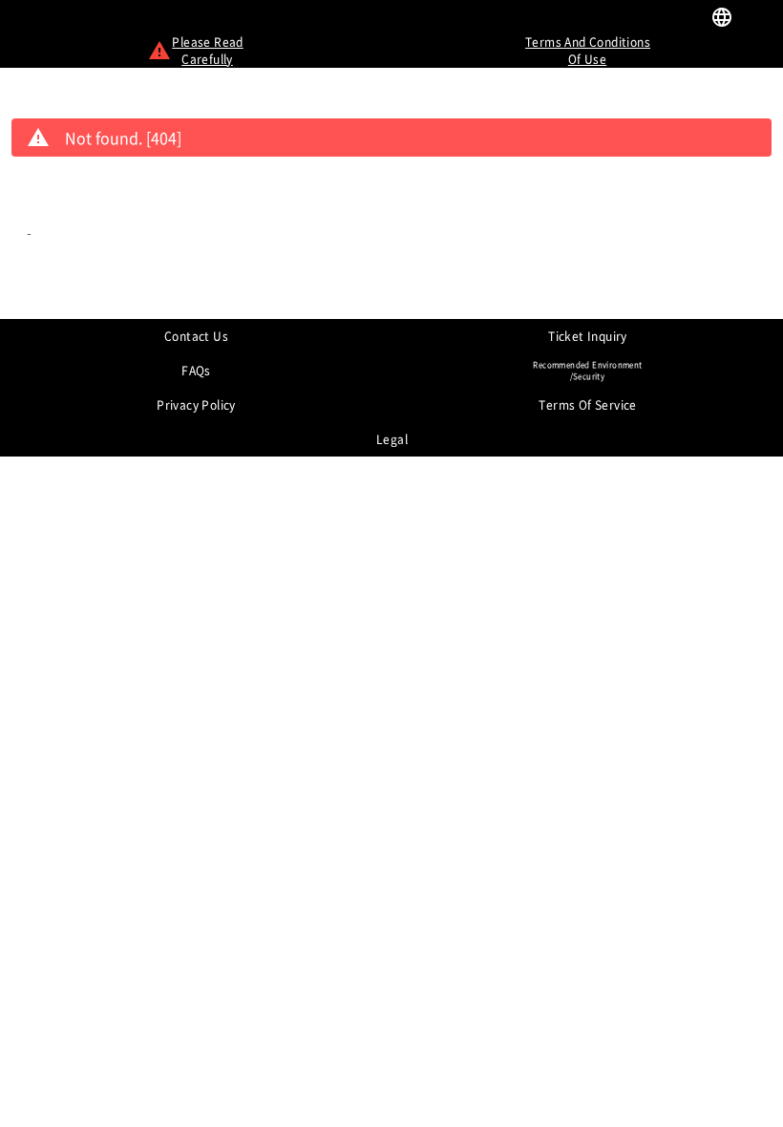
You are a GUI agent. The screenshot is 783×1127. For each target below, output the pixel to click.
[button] (758, 19)
